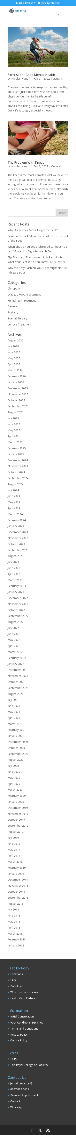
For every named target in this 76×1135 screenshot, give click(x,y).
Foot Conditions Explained (26, 1022)
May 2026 (14, 358)
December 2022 (18, 598)
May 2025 (14, 430)
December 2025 (18, 388)
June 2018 (14, 915)
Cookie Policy (18, 1040)
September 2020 (18, 754)
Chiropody (14, 288)
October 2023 (16, 544)
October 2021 (16, 682)
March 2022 (15, 652)
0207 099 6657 (19, 1089)
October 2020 (16, 748)
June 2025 (14, 424)
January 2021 (16, 736)
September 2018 (18, 897)
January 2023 (16, 592)
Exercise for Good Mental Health (31, 75)
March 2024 (15, 514)
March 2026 (15, 370)
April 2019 (14, 855)
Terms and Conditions (24, 1028)
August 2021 (15, 694)
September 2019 (18, 825)
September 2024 (18, 478)
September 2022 (18, 616)
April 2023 (14, 574)
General (58, 78)
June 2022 (14, 634)
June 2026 (14, 352)
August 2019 (15, 831)
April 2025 (14, 436)
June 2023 (14, 568)
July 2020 (13, 765)
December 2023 (18, 532)
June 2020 (14, 772)
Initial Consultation (22, 1016)
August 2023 (15, 556)
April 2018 (14, 927)
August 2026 (15, 340)
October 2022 (16, 610)
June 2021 (14, 706)
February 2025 (17, 448)
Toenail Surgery (17, 318)
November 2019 (18, 814)
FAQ (13, 980)
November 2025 (18, 394)
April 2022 (14, 646)
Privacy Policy (18, 1034)
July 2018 (13, 909)
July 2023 (13, 562)
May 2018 (14, 921)
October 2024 (16, 472)
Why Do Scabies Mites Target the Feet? (32, 230)
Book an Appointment (24, 1095)
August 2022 (15, 622)
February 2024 (17, 520)
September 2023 (18, 550)
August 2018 (15, 903)
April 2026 (14, 364)
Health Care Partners (23, 998)
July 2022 (13, 628)
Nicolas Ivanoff (20, 78)
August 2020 (15, 759)
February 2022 (17, 658)
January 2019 (16, 873)
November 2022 (18, 604)
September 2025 (18, 406)
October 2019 (16, 819)
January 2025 (16, 454)
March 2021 (15, 724)
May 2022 (14, 640)
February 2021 (17, 730)
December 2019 (18, 808)
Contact (15, 1101)
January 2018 (16, 945)
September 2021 (18, 688)
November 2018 (18, 885)
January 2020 (16, 801)
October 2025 (16, 400)
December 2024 (18, 460)
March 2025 (15, 442)
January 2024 (16, 526)
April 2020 (14, 784)
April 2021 (14, 718)
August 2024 (15, 484)
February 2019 (17, 867)
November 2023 (18, 538)
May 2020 (14, 778)
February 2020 (17, 795)
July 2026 (13, 346)
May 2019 (14, 849)
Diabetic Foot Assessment (24, 294)
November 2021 (18, 676)
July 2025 (13, 418)
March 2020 (15, 789)
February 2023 (17, 586)
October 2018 (16, 891)
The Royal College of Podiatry (29, 1065)
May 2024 (14, 502)
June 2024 (14, 496)
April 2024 (14, 508)
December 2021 (18, 670)
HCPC (14, 1059)
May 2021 (14, 712)
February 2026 (17, 376)
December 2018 (18, 879)
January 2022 (16, 664)
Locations (16, 974)
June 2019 (14, 844)
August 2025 (15, 412)
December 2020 (18, 742)
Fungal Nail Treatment (22, 300)
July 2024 (13, 490)
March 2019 (15, 861)
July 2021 (13, 700)
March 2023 (15, 580)
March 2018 (15, 933)
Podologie (16, 986)
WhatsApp (16, 1107)
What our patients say (24, 992)
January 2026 (16, 382)
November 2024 (18, 466)
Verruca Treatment (19, 324)
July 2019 (13, 837)
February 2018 (17, 939)
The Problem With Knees (26, 162)
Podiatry (13, 312)
